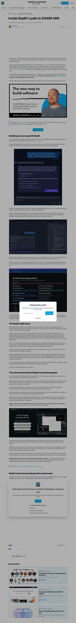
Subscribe (49, 313)
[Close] (54, 304)
